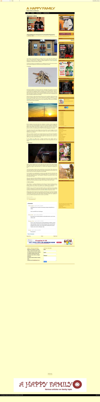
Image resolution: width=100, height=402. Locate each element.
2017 (61, 124)
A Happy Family (41, 8)
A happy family (50, 374)
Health (60, 132)
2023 (61, 116)
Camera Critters (62, 137)
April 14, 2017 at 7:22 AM (39, 221)
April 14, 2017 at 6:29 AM (38, 214)
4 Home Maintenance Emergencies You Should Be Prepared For (41, 34)
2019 (61, 121)
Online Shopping (62, 136)
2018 (61, 123)
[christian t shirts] (66, 30)
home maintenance (53, 60)
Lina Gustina (67, 99)
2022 (61, 117)
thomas (29, 230)
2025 (61, 113)
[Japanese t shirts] (36, 31)
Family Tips (61, 129)
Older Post (55, 236)
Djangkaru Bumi (31, 221)
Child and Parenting (62, 134)
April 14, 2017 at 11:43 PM (36, 230)
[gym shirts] (66, 58)
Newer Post (29, 236)
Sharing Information (62, 130)
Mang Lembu (30, 214)
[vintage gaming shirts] (66, 93)
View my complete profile (68, 101)
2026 (61, 112)
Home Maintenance (32, 199)
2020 (61, 120)
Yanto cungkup (31, 205)
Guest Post (61, 135)
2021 (61, 119)
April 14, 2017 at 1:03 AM (38, 205)
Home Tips (61, 131)
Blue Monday (61, 138)
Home (42, 236)
